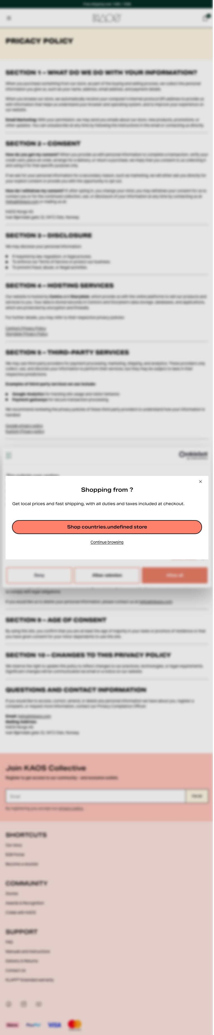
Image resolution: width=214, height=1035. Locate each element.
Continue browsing (107, 542)
